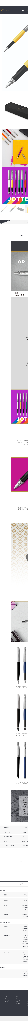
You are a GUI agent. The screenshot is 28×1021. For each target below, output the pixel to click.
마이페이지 (6, 1000)
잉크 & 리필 (18, 1000)
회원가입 (6, 998)
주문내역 (6, 1001)
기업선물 (17, 1001)
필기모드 (24, 10)
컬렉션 (18, 10)
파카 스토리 (18, 1003)
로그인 (5, 996)
